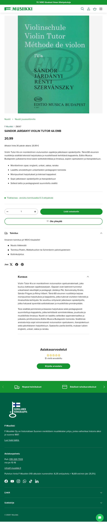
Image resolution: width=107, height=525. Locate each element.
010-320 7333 (16, 459)
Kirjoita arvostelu (53, 366)
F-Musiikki (8, 126)
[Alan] (100, 518)
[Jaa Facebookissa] (17, 264)
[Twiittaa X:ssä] (11, 264)
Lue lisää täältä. (11, 440)
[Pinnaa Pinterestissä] (22, 264)
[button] (95, 9)
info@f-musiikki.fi (12, 468)
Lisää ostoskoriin (71, 211)
